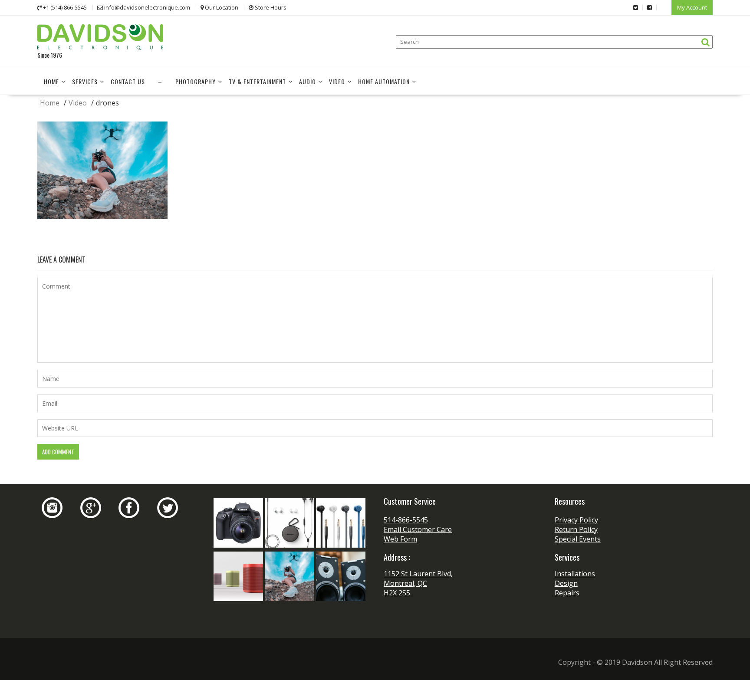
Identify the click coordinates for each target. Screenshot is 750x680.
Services (85, 81)
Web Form (400, 539)
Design (566, 583)
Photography (195, 81)
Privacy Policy (576, 520)
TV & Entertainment (257, 81)
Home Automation (384, 81)
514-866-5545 (406, 520)
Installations (575, 573)
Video (337, 81)
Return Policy (576, 529)
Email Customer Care (418, 529)
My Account (692, 7)
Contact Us (128, 81)
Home (51, 81)
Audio (307, 81)
